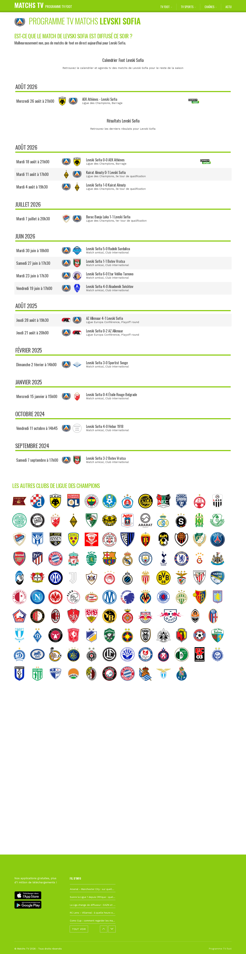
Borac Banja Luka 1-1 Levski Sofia (108, 216)
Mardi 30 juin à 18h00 (32, 250)
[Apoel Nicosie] (93, 645)
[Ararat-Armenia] (147, 530)
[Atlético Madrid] (39, 568)
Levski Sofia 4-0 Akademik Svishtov (109, 286)
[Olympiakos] (111, 587)
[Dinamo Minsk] (21, 664)
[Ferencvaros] (183, 606)
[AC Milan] (57, 626)
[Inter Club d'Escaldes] (129, 549)
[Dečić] (57, 683)
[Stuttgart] (93, 626)
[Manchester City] (147, 568)
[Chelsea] (183, 568)
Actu (228, 6)
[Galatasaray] (201, 568)
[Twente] (75, 645)
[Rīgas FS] (39, 664)
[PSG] (219, 549)
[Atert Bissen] (57, 549)
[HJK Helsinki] (219, 664)
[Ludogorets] (111, 645)
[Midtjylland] (57, 645)
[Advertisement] (123, 750)
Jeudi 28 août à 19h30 (32, 320)
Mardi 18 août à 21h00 (32, 161)
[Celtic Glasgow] (21, 530)
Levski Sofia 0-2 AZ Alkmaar (104, 330)
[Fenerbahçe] (93, 511)
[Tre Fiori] (75, 549)
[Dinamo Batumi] (129, 664)
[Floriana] (201, 530)
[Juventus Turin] (75, 587)
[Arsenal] (21, 568)
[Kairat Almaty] (75, 530)
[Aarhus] (129, 530)
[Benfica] (183, 587)
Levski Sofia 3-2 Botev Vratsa (106, 458)
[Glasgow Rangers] (165, 606)
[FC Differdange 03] (201, 664)
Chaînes (209, 6)
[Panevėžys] (201, 645)
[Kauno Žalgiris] (93, 530)
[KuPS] (165, 549)
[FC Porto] (183, 683)
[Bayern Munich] (57, 568)
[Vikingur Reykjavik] (183, 549)
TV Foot (165, 6)
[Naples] (39, 606)
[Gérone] (129, 626)
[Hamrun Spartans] (93, 683)
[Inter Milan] (57, 587)
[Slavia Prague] (21, 606)
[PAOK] (147, 645)
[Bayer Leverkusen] (39, 587)
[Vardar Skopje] (147, 549)
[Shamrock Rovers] (219, 530)
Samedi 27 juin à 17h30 (33, 263)
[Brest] (75, 626)
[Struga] (111, 683)
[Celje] (111, 511)
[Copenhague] (129, 606)
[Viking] (21, 511)
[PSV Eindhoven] (93, 606)
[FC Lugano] (111, 664)
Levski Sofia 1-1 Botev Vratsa (105, 261)
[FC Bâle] (201, 606)
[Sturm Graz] (39, 530)
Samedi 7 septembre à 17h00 (37, 460)
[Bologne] (215, 626)
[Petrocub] (165, 645)
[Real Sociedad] (147, 683)
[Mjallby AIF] (111, 530)
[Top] (236, 946)
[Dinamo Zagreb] (39, 511)
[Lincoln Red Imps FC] (111, 549)
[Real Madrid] (129, 568)
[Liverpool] (75, 568)
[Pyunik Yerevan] (165, 664)
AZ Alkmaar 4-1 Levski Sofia (104, 318)
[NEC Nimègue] (165, 511)
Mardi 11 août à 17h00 (32, 174)
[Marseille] (111, 606)
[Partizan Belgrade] (93, 664)
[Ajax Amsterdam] (75, 606)
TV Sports (187, 6)
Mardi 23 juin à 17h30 (32, 275)
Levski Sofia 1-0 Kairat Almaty (106, 185)
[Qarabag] (93, 587)
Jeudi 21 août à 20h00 (32, 333)
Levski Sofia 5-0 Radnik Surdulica (108, 248)
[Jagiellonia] (183, 645)
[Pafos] (219, 587)
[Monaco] (147, 587)
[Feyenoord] (39, 626)
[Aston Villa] (219, 606)
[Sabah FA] (183, 511)
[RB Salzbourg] (147, 626)
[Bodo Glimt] (147, 511)
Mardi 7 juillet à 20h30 (33, 218)
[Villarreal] (147, 606)
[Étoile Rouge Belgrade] (57, 530)
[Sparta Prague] (183, 530)
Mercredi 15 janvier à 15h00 (36, 396)
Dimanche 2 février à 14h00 (36, 364)
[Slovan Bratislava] (129, 511)
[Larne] (93, 549)
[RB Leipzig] (172, 626)
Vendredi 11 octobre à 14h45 (37, 428)
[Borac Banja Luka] (21, 549)
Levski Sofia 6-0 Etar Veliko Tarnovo (109, 273)
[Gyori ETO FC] (201, 549)
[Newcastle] (219, 568)
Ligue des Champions (96, 103)
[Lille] (21, 626)
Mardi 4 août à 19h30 (32, 187)
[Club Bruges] (129, 587)
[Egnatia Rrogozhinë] (75, 683)
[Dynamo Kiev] (39, 645)
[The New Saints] (219, 645)
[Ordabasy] (147, 664)
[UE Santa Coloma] (57, 664)
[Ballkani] (21, 683)
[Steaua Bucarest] (129, 645)
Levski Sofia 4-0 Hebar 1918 (105, 426)
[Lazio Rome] (165, 683)
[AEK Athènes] (57, 511)
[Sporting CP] (93, 568)
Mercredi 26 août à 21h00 (35, 101)
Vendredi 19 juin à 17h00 (34, 288)
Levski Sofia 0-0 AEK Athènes (105, 159)
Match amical (95, 252)
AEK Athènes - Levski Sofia (99, 99)
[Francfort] (57, 606)
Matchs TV (43, 5)
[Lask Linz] (219, 511)
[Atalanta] (21, 587)
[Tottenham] (165, 568)
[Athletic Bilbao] (201, 587)
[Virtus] (183, 664)
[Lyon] (75, 511)
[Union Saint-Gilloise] (165, 530)
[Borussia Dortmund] (165, 587)
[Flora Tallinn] (39, 683)
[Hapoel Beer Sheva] (201, 511)
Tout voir (79, 929)
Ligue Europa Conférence (103, 322)
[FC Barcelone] (111, 568)
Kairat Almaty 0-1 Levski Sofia (106, 172)
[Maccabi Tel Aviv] (75, 664)
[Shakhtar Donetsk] (197, 626)
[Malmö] (21, 645)
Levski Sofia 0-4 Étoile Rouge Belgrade (111, 394)
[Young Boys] (111, 626)
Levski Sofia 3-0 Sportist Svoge (107, 362)
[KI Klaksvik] (39, 549)
